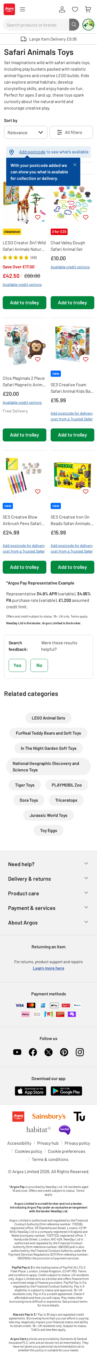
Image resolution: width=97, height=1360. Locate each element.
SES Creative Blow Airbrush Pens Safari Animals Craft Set (22, 520)
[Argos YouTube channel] (17, 1052)
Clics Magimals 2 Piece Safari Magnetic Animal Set (24, 381)
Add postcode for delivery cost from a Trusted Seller (72, 416)
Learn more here (48, 968)
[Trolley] (87, 9)
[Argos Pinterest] (64, 1052)
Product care (23, 893)
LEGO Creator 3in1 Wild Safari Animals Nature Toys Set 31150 (24, 246)
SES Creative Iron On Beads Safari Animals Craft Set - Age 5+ (70, 520)
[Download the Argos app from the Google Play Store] (66, 1090)
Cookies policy (28, 1151)
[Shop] (22, 9)
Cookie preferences (66, 1151)
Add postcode (32, 151)
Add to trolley (24, 302)
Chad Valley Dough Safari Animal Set (68, 246)
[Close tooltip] (75, 164)
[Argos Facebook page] (32, 1052)
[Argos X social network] (48, 1052)
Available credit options (22, 284)
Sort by (11, 120)
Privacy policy (77, 1143)
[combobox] (36, 25)
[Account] (62, 9)
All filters (73, 132)
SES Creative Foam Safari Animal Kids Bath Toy (72, 388)
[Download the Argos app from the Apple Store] (30, 1090)
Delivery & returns (29, 878)
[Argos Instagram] (79, 1052)
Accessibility (19, 1143)
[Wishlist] (74, 9)
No (39, 665)
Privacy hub (48, 1143)
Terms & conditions (50, 1159)
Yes (17, 665)
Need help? (21, 864)
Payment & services (32, 908)
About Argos (23, 922)
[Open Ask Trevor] (88, 25)
